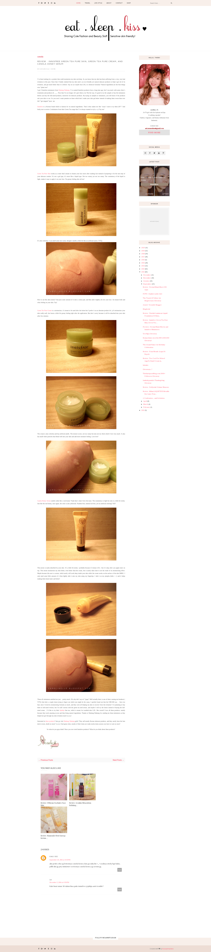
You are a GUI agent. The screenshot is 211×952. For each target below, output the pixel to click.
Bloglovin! (146, 309)
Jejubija (62, 710)
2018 (143, 254)
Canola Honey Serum (44, 501)
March (145, 404)
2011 (143, 410)
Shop (129, 3)
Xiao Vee (53, 856)
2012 (143, 272)
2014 (143, 266)
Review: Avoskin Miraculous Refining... (80, 804)
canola (40, 56)
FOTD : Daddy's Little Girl (152, 294)
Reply (119, 869)
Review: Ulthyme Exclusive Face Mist (53, 804)
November (147, 278)
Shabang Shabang (63, 90)
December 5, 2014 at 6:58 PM (59, 882)
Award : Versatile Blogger (152, 305)
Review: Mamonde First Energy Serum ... (53, 836)
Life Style (98, 3)
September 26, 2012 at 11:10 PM (59, 860)
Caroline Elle (44, 69)
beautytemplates (168, 949)
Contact (119, 3)
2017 (143, 257)
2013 (143, 269)
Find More (154, 132)
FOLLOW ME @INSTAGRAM (105, 938)
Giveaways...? (147, 369)
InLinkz (145, 365)
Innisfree (40, 106)
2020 (143, 248)
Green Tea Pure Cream (44, 310)
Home (78, 3)
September (147, 284)
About (108, 3)
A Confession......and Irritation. (154, 398)
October (146, 281)
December (147, 275)
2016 (143, 260)
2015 (143, 263)
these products (50, 721)
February (146, 407)
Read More (154, 184)
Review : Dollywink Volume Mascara (156, 387)
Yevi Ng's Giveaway (150, 334)
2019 (143, 251)
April (145, 401)
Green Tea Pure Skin (44, 173)
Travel (87, 3)
